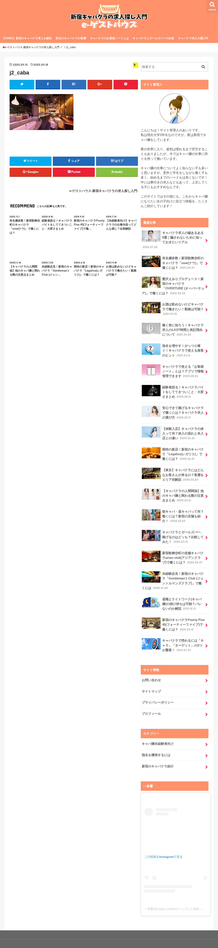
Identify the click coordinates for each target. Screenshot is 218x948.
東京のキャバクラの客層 (71, 38)
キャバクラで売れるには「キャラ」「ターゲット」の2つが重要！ (183, 645)
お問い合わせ (151, 680)
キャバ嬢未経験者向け (158, 743)
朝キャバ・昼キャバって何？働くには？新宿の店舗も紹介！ (183, 516)
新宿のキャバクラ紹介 (158, 766)
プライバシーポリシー (158, 702)
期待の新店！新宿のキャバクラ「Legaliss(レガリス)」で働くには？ (183, 454)
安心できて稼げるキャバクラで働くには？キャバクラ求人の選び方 (183, 412)
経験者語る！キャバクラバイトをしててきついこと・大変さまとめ (183, 392)
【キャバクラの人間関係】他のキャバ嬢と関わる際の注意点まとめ (183, 495)
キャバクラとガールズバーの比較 (153, 38)
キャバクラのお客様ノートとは (109, 38)
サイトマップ (151, 691)
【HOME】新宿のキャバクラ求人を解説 (27, 38)
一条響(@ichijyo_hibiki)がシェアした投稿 (171, 909)
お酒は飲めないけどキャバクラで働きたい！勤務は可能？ (183, 309)
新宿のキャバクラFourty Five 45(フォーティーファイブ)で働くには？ (183, 624)
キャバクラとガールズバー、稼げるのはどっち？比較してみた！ (183, 536)
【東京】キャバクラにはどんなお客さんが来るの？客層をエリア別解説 (183, 474)
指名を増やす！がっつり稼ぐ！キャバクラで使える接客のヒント (183, 350)
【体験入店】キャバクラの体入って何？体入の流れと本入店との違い (183, 433)
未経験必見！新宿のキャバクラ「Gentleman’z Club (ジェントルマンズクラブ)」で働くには (173, 581)
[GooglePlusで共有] (99, 84)
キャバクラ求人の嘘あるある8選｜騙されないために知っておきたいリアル (173, 240)
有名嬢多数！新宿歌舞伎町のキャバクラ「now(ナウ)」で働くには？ (183, 262)
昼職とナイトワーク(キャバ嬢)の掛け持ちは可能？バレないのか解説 (182, 604)
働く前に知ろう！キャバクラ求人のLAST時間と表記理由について (183, 329)
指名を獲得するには (156, 755)
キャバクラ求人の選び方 (193, 38)
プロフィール (151, 713)
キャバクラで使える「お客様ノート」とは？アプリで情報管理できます (183, 371)
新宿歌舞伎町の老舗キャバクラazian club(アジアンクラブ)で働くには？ (183, 557)
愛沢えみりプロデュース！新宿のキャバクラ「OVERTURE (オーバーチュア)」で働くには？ (173, 286)
